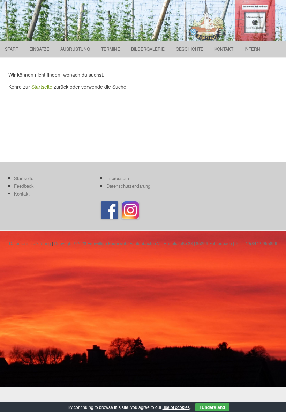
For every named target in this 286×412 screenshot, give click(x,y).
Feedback (24, 186)
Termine (110, 49)
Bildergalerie (148, 49)
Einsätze (39, 49)
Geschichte (189, 49)
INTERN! (252, 49)
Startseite (41, 86)
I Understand (212, 407)
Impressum (117, 178)
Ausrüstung (75, 49)
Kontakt (223, 49)
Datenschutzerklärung (128, 186)
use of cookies (176, 407)
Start (11, 49)
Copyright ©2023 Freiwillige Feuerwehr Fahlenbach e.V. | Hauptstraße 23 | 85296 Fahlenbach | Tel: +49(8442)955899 (165, 243)
